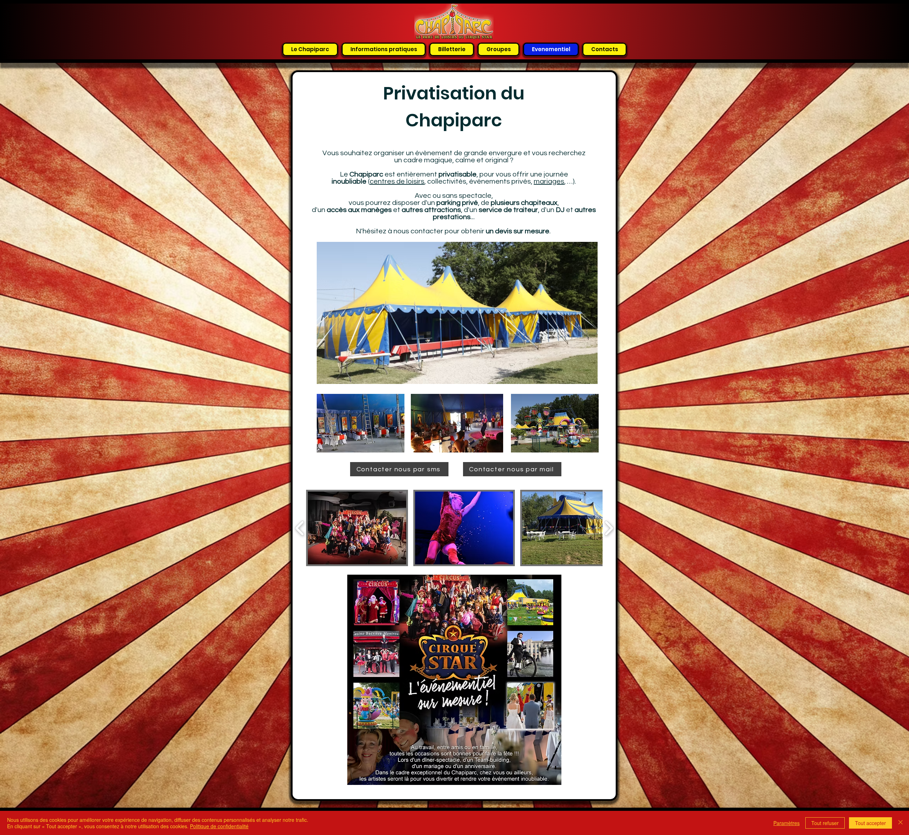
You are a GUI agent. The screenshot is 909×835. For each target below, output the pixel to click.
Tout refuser (825, 822)
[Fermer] (900, 823)
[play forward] (609, 528)
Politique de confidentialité (219, 826)
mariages (549, 181)
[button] (357, 528)
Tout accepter (870, 822)
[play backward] (300, 528)
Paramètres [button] (786, 822)
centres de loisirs (397, 181)
